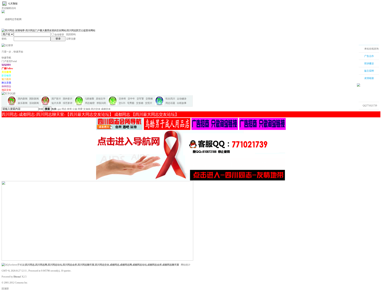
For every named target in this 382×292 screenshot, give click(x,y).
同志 (64, 109)
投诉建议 (369, 63)
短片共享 (56, 103)
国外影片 (67, 98)
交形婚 (139, 103)
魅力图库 (6, 79)
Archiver (13, 264)
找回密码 (71, 34)
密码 (4, 38)
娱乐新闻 (22, 103)
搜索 (40, 109)
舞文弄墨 (6, 82)
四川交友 (95, 109)
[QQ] (5, 264)
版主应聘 (369, 70)
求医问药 (101, 103)
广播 (7, 68)
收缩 (353, 71)
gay (59, 109)
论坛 (6, 64)
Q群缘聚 (89, 98)
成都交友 (106, 109)
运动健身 (181, 98)
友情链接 (369, 78)
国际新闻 (34, 98)
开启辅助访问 (9, 8)
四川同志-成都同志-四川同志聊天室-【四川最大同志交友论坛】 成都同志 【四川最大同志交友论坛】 (90, 114)
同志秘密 (90, 103)
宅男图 (130, 103)
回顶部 (5, 288)
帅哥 (69, 109)
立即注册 (71, 38)
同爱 (80, 109)
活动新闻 (34, 103)
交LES (122, 103)
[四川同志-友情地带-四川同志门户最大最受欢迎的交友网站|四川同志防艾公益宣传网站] (48, 30)
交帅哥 (122, 98)
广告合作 (369, 56)
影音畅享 (6, 75)
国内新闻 (22, 98)
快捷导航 (6, 57)
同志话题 (170, 103)
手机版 (21, 264)
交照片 (148, 103)
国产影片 (56, 98)
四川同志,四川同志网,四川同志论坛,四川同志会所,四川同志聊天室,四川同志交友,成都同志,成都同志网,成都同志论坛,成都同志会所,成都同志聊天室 (102, 264)
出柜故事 (181, 103)
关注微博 (6, 72)
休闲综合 (6, 86)
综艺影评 (67, 103)
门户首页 (9, 61)
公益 (74, 109)
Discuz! (17, 276)
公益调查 (367, 113)
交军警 (140, 98)
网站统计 (185, 264)
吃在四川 (170, 98)
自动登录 (59, 34)
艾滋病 (86, 109)
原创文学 (100, 98)
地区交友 (6, 90)
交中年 (131, 98)
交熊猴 (149, 98)
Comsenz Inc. (21, 282)
